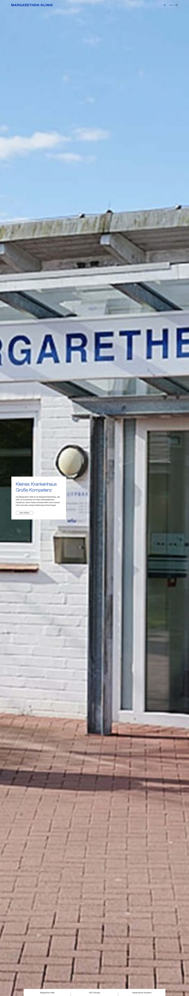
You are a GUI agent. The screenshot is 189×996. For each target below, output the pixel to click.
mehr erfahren (24, 513)
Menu (172, 5)
